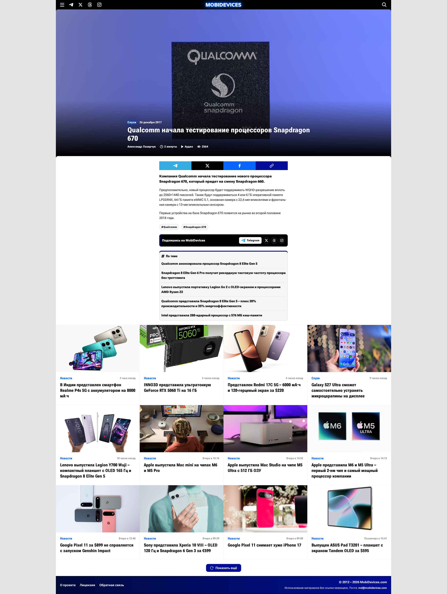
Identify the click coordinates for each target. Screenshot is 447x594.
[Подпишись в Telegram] (71, 4)
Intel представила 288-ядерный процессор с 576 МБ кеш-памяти (211, 315)
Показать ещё (226, 568)
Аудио (189, 146)
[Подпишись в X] (80, 4)
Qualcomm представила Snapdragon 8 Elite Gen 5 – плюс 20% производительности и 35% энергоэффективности (208, 303)
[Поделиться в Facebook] (240, 165)
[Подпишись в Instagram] (99, 4)
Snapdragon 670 (195, 227)
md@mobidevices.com (372, 587)
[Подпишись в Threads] (90, 4)
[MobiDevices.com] (223, 5)
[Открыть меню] (62, 5)
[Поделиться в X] (207, 165)
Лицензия (87, 585)
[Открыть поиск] (384, 4)
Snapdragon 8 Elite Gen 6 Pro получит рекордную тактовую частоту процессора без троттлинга (223, 275)
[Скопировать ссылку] (272, 165)
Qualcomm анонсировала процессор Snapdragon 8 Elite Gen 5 (209, 263)
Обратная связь (111, 585)
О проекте (68, 585)
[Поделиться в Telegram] (175, 165)
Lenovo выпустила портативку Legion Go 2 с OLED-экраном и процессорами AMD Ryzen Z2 (220, 289)
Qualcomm (170, 227)
